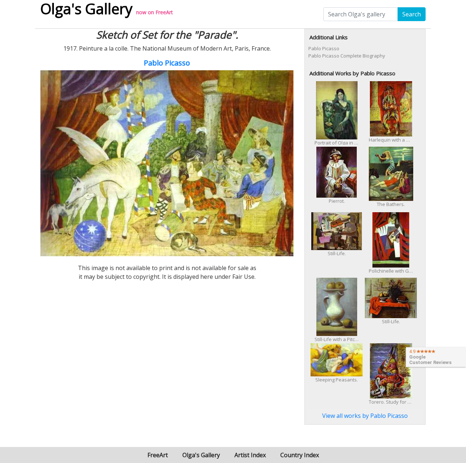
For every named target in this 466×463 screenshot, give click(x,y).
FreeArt (164, 12)
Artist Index (250, 455)
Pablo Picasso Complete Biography (346, 55)
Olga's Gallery (201, 455)
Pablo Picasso (167, 63)
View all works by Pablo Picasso (365, 416)
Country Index (299, 455)
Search (411, 14)
